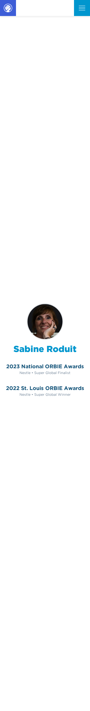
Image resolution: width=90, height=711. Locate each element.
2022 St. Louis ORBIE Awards (45, 388)
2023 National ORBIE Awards (45, 366)
